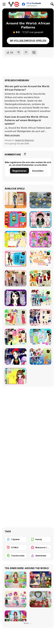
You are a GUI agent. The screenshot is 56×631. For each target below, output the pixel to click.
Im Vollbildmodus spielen (28, 40)
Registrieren (19, 170)
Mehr (27, 623)
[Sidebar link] (4, 4)
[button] (12, 135)
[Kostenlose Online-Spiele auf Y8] (14, 4)
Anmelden (38, 170)
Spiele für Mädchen (24, 140)
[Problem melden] (26, 52)
